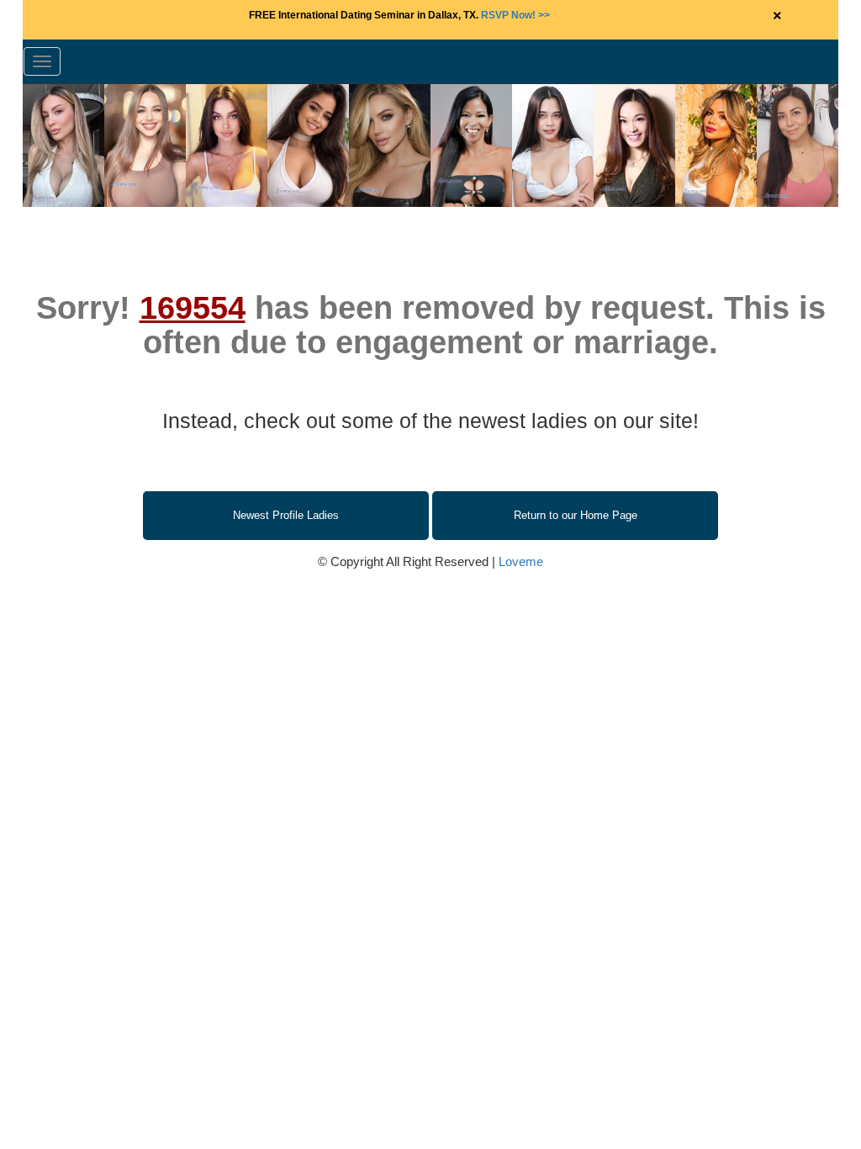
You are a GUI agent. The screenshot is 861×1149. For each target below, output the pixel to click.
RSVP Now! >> (515, 15)
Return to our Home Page (575, 515)
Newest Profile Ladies (286, 515)
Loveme (521, 561)
